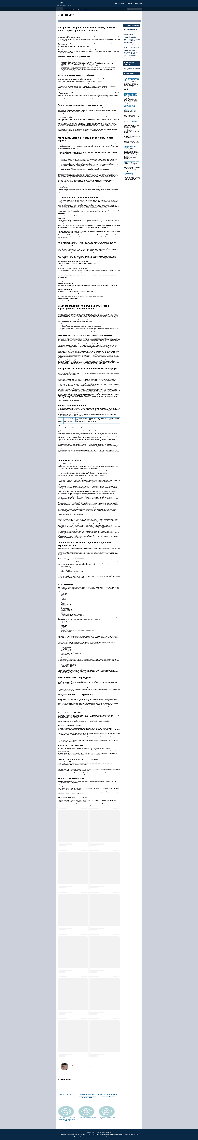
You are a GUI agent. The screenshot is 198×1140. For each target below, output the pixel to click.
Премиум (86, 9)
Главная (60, 9)
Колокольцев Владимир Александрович (130, 122)
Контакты (77, 885)
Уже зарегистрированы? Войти (124, 3)
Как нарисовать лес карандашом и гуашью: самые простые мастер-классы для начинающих (130, 93)
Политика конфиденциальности (107, 885)
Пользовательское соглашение (89, 885)
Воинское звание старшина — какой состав (131, 161)
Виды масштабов (128, 135)
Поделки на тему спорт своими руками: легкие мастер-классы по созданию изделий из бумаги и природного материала (131, 108)
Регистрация (138, 3)
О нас (66, 9)
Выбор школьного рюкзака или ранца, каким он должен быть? (131, 79)
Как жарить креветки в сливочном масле (130, 174)
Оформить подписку (76, 9)
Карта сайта (120, 885)
